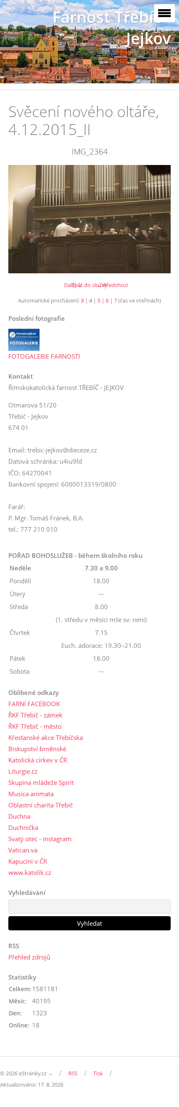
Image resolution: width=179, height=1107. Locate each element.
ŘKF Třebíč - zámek (35, 715)
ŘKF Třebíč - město (35, 726)
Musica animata (31, 794)
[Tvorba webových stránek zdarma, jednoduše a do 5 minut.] (51, 1074)
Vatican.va (22, 850)
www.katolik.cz (29, 872)
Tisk (98, 1073)
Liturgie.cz (22, 771)
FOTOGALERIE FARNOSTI (44, 356)
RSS (72, 1073)
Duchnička (23, 827)
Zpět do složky (89, 285)
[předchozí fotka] (21, 219)
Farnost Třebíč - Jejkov (111, 27)
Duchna (19, 816)
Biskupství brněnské (37, 749)
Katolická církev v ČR (37, 760)
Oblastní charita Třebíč (40, 805)
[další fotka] (157, 219)
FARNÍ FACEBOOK (34, 704)
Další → (73, 285)
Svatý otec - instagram (40, 839)
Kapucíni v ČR (27, 861)
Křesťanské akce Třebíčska (45, 737)
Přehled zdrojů (29, 957)
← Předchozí (112, 285)
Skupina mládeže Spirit (41, 782)
